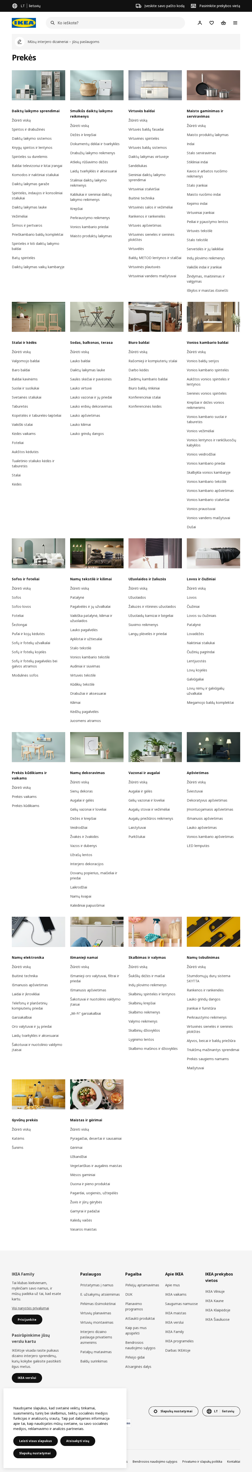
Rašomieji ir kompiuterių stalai (152, 361)
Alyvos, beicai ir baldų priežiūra (211, 1040)
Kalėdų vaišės (81, 1220)
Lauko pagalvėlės (84, 629)
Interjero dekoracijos (87, 863)
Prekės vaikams (24, 796)
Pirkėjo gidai (135, 1357)
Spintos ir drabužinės (28, 129)
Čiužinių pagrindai (201, 652)
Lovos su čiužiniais (201, 615)
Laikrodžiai (78, 887)
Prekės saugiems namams (208, 1058)
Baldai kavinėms (25, 379)
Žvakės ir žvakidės (84, 836)
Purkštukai (136, 836)
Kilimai (75, 702)
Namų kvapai (80, 896)
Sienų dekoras (81, 791)
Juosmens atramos (85, 720)
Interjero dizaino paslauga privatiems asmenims (96, 1337)
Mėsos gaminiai (82, 1174)
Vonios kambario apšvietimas (210, 490)
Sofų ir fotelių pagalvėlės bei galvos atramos (34, 663)
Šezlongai (19, 624)
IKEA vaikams (176, 1294)
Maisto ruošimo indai (204, 194)
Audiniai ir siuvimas (85, 666)
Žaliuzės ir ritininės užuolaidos (152, 606)
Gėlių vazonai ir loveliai (88, 809)
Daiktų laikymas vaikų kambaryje (38, 266)
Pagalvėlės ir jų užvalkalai (90, 606)
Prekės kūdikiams (25, 805)
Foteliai (18, 442)
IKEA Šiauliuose (217, 1319)
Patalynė (77, 597)
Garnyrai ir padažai (85, 1211)
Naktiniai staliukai (201, 642)
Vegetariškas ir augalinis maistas (96, 1165)
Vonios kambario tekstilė (206, 481)
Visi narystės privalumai (30, 1308)
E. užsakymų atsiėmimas (100, 1294)
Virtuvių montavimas (96, 1322)
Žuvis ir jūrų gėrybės (86, 1202)
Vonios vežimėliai (200, 431)
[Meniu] (235, 23)
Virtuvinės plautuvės (144, 266)
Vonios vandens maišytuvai (208, 517)
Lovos (192, 597)
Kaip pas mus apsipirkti (136, 1330)
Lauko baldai (80, 361)
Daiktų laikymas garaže (30, 183)
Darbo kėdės (138, 370)
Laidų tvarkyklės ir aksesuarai (93, 171)
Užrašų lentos (81, 854)
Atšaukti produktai (140, 1318)
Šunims (17, 1147)
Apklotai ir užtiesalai (86, 639)
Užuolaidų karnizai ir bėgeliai (150, 615)
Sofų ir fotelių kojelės (29, 652)
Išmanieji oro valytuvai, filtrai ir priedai (94, 978)
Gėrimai (76, 1147)
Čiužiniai (193, 606)
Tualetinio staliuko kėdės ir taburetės (33, 463)
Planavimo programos (134, 1306)
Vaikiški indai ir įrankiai (204, 267)
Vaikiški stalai (22, 424)
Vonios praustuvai (201, 508)
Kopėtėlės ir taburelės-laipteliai (36, 415)
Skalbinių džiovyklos (144, 1030)
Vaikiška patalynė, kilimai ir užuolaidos (91, 618)
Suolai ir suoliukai (25, 388)
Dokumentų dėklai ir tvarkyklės (95, 143)
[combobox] (114, 23)
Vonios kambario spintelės (208, 370)
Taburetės (20, 406)
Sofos (16, 597)
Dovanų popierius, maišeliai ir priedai (93, 875)
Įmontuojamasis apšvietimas (210, 809)
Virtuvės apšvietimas (144, 225)
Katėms (18, 1138)
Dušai (191, 527)
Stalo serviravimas (201, 153)
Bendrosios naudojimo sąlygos (140, 1345)
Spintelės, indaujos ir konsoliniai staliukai (37, 195)
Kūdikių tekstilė (82, 684)
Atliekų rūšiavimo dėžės (89, 162)
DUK (128, 1294)
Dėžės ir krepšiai (83, 134)
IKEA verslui (174, 1322)
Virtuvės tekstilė (199, 230)
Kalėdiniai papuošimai (87, 905)
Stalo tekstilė (197, 239)
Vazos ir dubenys (83, 845)
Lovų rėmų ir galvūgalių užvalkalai (205, 691)
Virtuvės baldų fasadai (146, 129)
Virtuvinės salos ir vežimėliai (150, 207)
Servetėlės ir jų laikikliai (205, 249)
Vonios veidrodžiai (201, 454)
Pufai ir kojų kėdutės (28, 633)
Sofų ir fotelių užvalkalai (31, 642)
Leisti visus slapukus (35, 1441)
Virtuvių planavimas (95, 1313)
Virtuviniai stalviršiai (143, 189)
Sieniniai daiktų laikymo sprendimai (147, 177)
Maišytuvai (195, 1068)
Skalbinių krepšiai (142, 1003)
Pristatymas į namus (96, 1285)
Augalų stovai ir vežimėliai (149, 809)
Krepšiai (76, 208)
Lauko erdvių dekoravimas (91, 406)
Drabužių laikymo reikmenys (92, 153)
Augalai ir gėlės (82, 800)
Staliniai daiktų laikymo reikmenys (88, 183)
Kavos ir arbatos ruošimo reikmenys (207, 174)
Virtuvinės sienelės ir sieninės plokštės (151, 237)
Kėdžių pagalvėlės (84, 711)
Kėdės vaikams (24, 433)
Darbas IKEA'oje (177, 1350)
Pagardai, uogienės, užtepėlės (94, 1193)
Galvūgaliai (195, 679)
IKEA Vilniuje (215, 1291)
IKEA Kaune (214, 1300)
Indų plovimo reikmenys (206, 258)
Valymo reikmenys (143, 1021)
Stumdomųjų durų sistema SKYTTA (208, 978)
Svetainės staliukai (26, 397)
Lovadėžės (195, 633)
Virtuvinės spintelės (143, 138)
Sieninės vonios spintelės (207, 393)
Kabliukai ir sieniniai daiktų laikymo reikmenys (91, 197)
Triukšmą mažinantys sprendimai (213, 1049)
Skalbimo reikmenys (144, 1012)
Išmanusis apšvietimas (205, 818)
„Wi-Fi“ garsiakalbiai (85, 1013)
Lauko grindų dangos (87, 433)
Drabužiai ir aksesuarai (88, 693)
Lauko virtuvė (81, 388)
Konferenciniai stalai (144, 397)
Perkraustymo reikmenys (90, 217)
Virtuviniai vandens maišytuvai (152, 276)
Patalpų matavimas (96, 1351)
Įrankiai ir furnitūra (201, 1008)
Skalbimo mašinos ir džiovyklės (153, 1048)
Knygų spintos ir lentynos (32, 147)
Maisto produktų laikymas (91, 236)
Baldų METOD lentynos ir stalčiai (154, 257)
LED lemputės (198, 845)
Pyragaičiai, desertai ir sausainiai (96, 1138)
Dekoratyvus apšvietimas (207, 800)
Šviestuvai (195, 791)
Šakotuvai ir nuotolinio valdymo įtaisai (37, 1047)
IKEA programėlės (179, 1341)
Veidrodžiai (78, 827)
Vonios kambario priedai (89, 226)
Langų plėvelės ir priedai (147, 633)
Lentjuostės (196, 661)
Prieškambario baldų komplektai (37, 234)
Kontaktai (233, 1461)
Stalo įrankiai (197, 185)
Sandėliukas (137, 165)
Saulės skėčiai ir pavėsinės (91, 379)
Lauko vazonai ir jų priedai (91, 397)
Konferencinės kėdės (145, 406)
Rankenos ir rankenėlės (146, 216)
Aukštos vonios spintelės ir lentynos (208, 382)
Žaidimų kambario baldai (148, 379)
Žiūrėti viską (21, 120)
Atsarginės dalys (138, 1366)
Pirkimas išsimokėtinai (98, 1303)
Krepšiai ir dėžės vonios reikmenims (205, 405)
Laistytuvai (137, 827)
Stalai (16, 475)
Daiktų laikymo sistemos (32, 138)
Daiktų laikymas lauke (29, 207)
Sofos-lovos (21, 606)
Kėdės (17, 484)
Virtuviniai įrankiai (200, 212)
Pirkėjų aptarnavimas (142, 1285)
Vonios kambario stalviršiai (208, 499)
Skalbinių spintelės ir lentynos (151, 994)
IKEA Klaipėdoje (217, 1310)
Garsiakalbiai (22, 1017)
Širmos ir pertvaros (27, 225)
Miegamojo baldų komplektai (210, 702)
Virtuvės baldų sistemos (147, 147)
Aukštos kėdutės (25, 451)
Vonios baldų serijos (203, 361)
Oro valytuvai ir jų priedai (32, 1026)
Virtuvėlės (136, 248)
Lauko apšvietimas (85, 415)
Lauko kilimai (80, 424)
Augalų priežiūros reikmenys (150, 818)
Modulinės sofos (25, 675)
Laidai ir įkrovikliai (26, 994)
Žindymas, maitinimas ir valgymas (206, 279)
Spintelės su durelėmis (29, 156)
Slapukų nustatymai (35, 1453)
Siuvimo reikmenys (143, 624)
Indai (190, 143)
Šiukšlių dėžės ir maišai (146, 975)
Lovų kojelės (197, 670)
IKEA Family (174, 1331)
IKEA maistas (175, 1313)
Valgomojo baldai (26, 361)
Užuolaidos (137, 597)
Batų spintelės (23, 257)
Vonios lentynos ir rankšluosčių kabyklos (211, 442)
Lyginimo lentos (141, 1039)
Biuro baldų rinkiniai (144, 388)
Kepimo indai (197, 203)
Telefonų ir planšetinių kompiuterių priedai (29, 1006)
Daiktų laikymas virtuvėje (148, 156)
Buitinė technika (141, 198)
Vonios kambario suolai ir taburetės (207, 419)
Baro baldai (21, 370)
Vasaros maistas (83, 1229)
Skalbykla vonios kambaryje (209, 472)
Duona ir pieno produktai (90, 1183)
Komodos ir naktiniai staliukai (35, 174)
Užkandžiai (78, 1156)
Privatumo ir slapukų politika (202, 1461)
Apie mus (172, 1285)
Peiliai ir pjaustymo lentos (207, 221)
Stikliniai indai (197, 162)
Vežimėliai (20, 216)
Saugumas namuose (181, 1303)
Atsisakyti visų (77, 1441)
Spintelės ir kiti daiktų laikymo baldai (35, 246)
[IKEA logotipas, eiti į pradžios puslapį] (24, 23)
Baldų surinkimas (94, 1361)
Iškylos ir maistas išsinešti (207, 290)
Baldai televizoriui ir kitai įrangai (37, 165)
